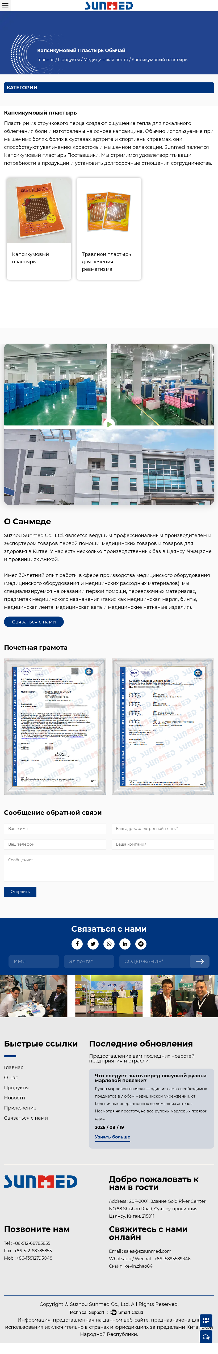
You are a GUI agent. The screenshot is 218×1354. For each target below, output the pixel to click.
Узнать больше (112, 1137)
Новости (14, 1098)
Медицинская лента (105, 59)
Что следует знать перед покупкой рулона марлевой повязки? (151, 1078)
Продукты (69, 59)
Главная (45, 59)
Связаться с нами (34, 622)
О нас (11, 1078)
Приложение (20, 1108)
